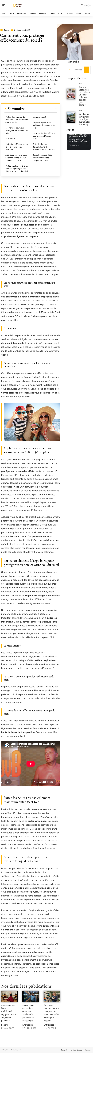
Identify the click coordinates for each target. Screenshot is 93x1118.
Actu (80, 83)
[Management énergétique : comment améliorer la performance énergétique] (31, 996)
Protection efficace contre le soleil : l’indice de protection (16, 147)
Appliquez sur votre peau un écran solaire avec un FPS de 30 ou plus (16, 158)
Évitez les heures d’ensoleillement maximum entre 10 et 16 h (44, 147)
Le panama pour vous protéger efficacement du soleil (44, 125)
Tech (80, 110)
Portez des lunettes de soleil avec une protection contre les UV (16, 120)
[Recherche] (82, 5)
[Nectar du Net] (17, 5)
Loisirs (4, 1025)
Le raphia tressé (39, 117)
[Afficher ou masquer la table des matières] (41, 108)
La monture (10, 139)
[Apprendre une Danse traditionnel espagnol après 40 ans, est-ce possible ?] (9, 996)
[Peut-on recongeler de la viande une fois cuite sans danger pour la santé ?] (71, 94)
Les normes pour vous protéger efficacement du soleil (16, 130)
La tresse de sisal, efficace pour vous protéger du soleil (44, 136)
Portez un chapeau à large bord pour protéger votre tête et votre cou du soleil (16, 168)
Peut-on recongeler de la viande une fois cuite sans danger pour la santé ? (84, 96)
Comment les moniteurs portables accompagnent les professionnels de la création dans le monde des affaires (78, 134)
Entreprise (27, 1025)
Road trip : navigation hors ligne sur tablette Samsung (84, 119)
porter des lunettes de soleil (29, 224)
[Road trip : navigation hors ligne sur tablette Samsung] (71, 117)
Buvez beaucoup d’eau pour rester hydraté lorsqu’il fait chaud (42, 158)
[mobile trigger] (4, 5)
